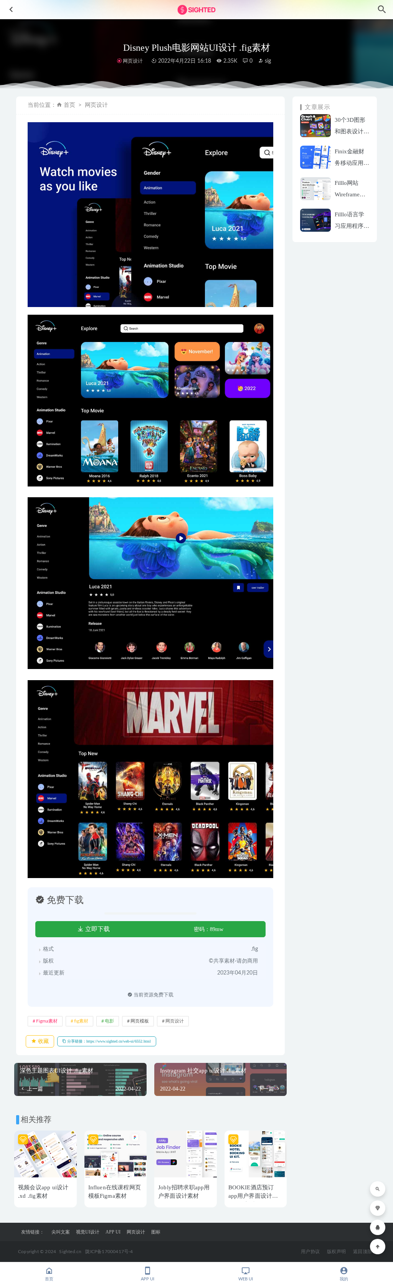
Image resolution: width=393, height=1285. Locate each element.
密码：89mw (208, 929)
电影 (109, 1021)
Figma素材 (47, 1021)
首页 (69, 105)
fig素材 (81, 1021)
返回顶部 (362, 1251)
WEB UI (245, 1279)
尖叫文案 (60, 1232)
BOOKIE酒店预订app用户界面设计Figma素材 (251, 1195)
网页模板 (139, 1021)
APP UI (113, 1232)
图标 (155, 1232)
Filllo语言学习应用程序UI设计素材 (349, 226)
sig (267, 61)
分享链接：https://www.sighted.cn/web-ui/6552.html (108, 1041)
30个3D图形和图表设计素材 (352, 131)
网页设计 (133, 61)
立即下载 (97, 929)
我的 (344, 1279)
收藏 (42, 1041)
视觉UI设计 (87, 1232)
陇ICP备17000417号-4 (109, 1251)
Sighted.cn (70, 1251)
